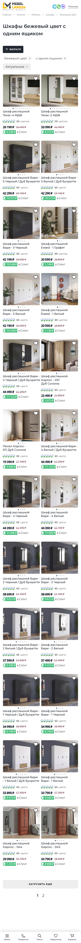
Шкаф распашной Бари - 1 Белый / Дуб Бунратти (21, 779)
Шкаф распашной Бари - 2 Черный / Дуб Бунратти (21, 580)
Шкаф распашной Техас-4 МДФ (16, 113)
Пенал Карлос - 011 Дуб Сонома (14, 448)
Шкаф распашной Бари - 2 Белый (54, 646)
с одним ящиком (51, 58)
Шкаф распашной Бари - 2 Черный (54, 580)
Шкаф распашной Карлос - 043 (54, 845)
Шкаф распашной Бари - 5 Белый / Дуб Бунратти (59, 179)
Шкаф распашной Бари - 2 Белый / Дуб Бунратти (21, 646)
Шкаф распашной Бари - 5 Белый (16, 312)
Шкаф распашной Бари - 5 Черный (16, 245)
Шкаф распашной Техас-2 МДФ (54, 113)
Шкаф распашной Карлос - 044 (16, 845)
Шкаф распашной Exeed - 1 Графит (54, 245)
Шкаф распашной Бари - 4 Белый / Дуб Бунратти (59, 448)
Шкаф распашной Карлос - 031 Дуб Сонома (54, 379)
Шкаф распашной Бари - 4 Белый (54, 514)
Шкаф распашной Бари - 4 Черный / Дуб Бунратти (21, 378)
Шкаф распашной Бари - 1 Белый (54, 779)
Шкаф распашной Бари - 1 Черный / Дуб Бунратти (21, 712)
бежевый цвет (17, 58)
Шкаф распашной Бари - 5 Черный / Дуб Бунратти (21, 179)
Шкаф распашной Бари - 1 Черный (54, 712)
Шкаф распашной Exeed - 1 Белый (54, 312)
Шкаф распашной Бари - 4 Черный (16, 514)
